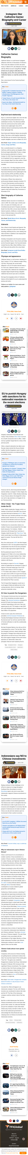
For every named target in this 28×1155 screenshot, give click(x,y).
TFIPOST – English (14, 1137)
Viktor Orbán (17, 436)
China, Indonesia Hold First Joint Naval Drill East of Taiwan (17, 693)
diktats (8, 884)
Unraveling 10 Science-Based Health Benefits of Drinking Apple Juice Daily (17, 330)
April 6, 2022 (14, 408)
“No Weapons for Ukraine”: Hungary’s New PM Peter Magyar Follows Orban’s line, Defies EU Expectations (14, 470)
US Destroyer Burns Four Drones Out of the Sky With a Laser (17, 709)
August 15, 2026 (14, 1080)
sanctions (20, 647)
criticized (22, 932)
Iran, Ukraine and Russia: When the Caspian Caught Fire (16, 736)
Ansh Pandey (11, 762)
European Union (12, 644)
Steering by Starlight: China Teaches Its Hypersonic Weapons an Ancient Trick (17, 1101)
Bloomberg (4, 791)
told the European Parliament (15, 616)
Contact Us (14, 1135)
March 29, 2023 (14, 360)
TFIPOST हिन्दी (14, 1140)
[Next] (15, 108)
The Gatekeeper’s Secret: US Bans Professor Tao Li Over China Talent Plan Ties (17, 1067)
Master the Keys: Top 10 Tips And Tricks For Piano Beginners (17, 349)
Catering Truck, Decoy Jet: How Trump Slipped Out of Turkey (17, 701)
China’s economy (21, 906)
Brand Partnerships (14, 1145)
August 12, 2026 (14, 704)
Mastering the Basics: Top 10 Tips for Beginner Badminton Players (17, 357)
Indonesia (19, 1022)
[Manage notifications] (23, 1139)
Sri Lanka (3, 882)
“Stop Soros (20, 533)
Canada (21, 6)
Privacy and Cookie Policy (12, 1153)
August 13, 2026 (14, 696)
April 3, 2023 (13, 352)
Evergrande (17, 900)
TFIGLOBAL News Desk (15, 23)
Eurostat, (16, 563)
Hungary (20, 644)
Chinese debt (17, 1020)
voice (21, 942)
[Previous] (12, 108)
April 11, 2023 (13, 334)
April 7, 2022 (14, 26)
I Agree (23, 1153)
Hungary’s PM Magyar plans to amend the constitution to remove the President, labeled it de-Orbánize (13, 464)
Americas (13, 6)
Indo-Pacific (4, 6)
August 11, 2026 (14, 731)
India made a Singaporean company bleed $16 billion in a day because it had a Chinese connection (14, 981)
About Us (14, 1133)
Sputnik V (24, 578)
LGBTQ (15, 542)
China (11, 1020)
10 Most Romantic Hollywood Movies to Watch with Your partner (17, 374)
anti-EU (20, 513)
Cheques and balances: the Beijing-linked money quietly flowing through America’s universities (13, 827)
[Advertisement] (14, 385)
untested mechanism (14, 600)
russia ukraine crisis (10, 647)
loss (14, 974)
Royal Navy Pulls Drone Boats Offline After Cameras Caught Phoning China (17, 718)
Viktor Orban (14, 649)
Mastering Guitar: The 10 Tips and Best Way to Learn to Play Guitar (17, 365)
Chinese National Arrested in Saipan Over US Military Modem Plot (17, 1109)
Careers (14, 1143)
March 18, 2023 (14, 377)
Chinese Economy (10, 1022)
